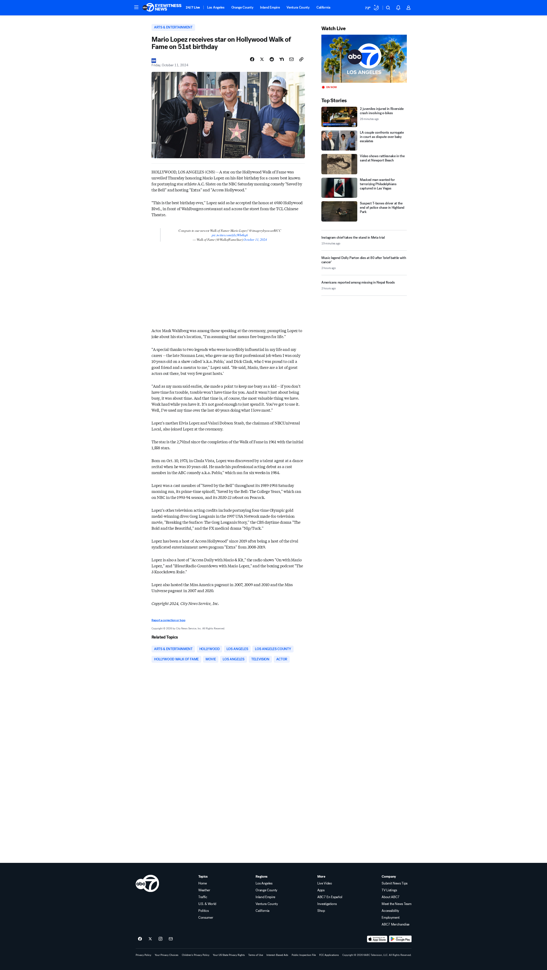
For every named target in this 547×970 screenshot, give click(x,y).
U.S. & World (207, 904)
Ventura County (298, 7)
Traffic (202, 897)
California (323, 7)
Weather (204, 890)
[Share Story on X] (262, 59)
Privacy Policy (143, 955)
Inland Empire (270, 7)
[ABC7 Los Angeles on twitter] (150, 939)
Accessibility (390, 910)
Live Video (324, 883)
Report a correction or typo (168, 620)
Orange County (242, 7)
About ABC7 (391, 897)
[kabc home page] (147, 883)
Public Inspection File (304, 955)
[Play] (364, 59)
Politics (203, 910)
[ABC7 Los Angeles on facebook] (140, 939)
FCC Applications (329, 955)
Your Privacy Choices (166, 955)
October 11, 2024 (255, 239)
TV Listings (389, 890)
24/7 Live (193, 7)
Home (202, 883)
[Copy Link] (301, 59)
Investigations (327, 904)
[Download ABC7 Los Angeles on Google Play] (400, 939)
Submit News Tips (394, 883)
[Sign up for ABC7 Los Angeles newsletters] (170, 939)
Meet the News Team (396, 904)
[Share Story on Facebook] (252, 59)
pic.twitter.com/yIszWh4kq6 (230, 235)
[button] (136, 7)
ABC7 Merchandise (395, 924)
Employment (391, 917)
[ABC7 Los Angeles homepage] (162, 7)
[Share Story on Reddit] (271, 59)
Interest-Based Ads (277, 955)
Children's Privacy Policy (195, 955)
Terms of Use (255, 955)
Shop (321, 910)
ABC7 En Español (329, 897)
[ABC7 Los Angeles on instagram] (160, 939)
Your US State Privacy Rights (229, 955)
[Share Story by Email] (291, 59)
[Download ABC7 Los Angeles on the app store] (377, 939)
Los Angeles (215, 7)
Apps (321, 890)
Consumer (205, 917)
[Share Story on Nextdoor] (281, 59)
